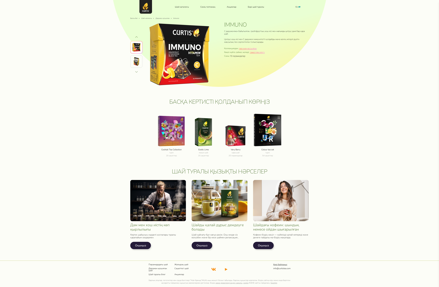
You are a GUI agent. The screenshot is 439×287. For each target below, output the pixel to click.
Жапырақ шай (181, 264)
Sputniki (273, 283)
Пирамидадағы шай (158, 264)
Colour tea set (267, 150)
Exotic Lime (203, 150)
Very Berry (235, 150)
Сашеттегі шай (181, 268)
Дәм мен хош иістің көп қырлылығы (150, 227)
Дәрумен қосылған (248, 48)
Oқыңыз (140, 245)
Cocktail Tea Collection (171, 150)
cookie (245, 283)
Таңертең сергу (257, 52)
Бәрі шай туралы (256, 7)
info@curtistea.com (282, 268)
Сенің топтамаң (207, 7)
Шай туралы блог (157, 274)
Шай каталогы (182, 7)
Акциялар (231, 7)
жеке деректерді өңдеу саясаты (229, 283)
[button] (136, 72)
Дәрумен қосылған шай (158, 269)
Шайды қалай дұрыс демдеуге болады (218, 227)
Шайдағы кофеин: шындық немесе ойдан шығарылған (276, 227)
